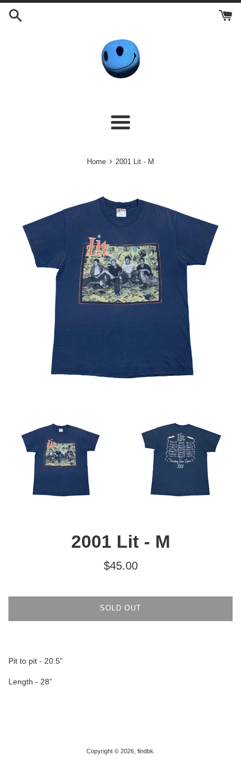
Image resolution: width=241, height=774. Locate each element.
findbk (145, 751)
